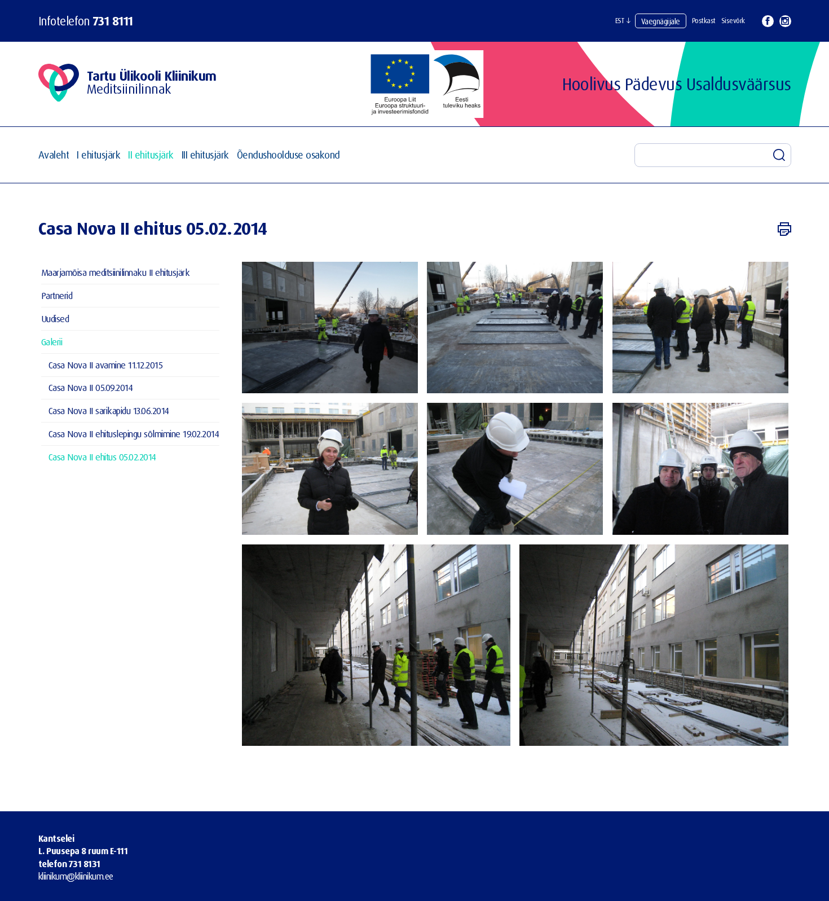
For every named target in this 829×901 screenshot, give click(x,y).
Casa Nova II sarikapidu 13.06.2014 (108, 410)
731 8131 (84, 863)
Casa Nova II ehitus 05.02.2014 (102, 457)
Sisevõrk (733, 20)
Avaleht (53, 154)
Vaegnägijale (660, 21)
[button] (622, 21)
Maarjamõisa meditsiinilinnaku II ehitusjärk (115, 272)
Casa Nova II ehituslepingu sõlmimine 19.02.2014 (133, 433)
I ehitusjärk (98, 154)
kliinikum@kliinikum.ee (75, 876)
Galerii (52, 342)
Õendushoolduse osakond (288, 154)
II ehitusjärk (151, 154)
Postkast (704, 20)
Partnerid (57, 295)
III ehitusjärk (205, 154)
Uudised (55, 318)
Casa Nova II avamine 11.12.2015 (105, 365)
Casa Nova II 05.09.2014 (90, 387)
